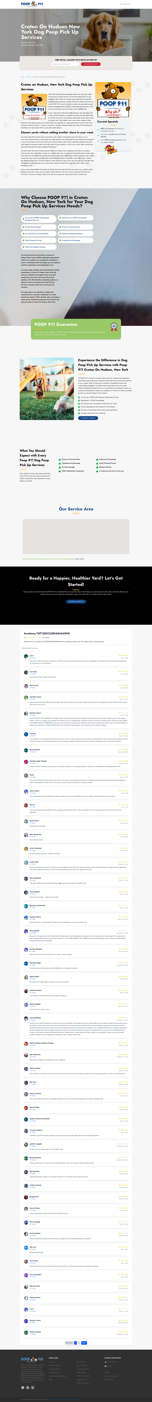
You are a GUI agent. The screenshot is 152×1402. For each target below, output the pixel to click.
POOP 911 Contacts (83, 1376)
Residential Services (55, 1365)
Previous (69, 1343)
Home (22, 77)
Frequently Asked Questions (57, 1376)
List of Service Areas (111, 1376)
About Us (52, 1362)
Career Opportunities (83, 1369)
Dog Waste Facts (54, 1373)
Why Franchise (81, 1362)
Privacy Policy (109, 1380)
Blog (50, 1380)
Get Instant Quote (91, 64)
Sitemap (107, 1373)
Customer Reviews (55, 1369)
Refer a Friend (81, 1373)
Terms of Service (65, 1400)
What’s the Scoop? (82, 1383)
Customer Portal (82, 1380)
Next (84, 1343)
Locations (28, 77)
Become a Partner (82, 1365)
